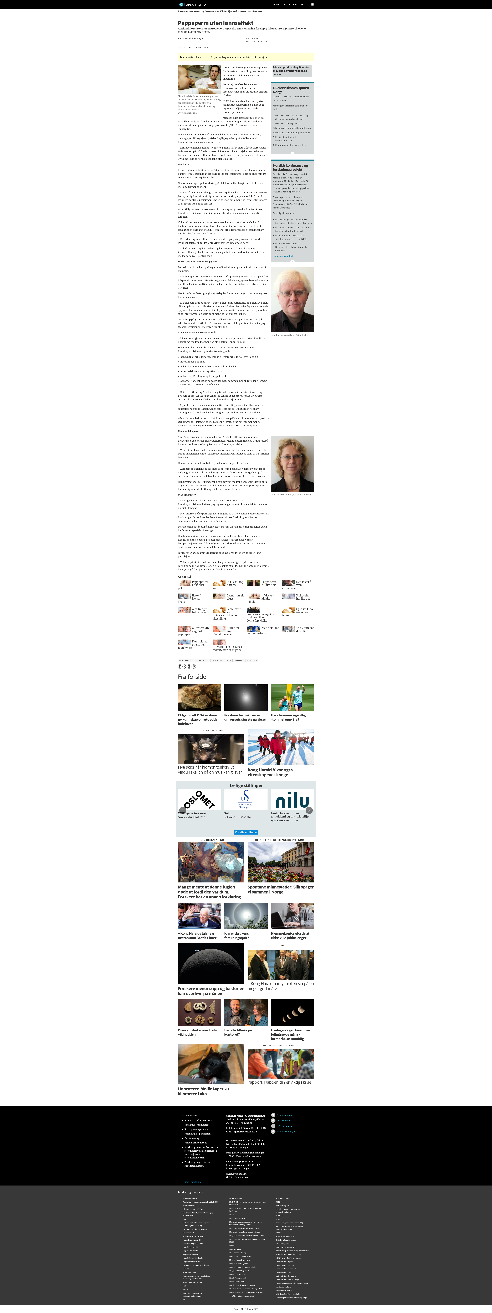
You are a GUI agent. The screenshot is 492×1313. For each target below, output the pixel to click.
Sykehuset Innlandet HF (286, 1247)
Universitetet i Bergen (285, 1265)
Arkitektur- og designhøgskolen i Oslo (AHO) (201, 1202)
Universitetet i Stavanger (286, 1276)
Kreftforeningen (189, 1272)
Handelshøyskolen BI (192, 1240)
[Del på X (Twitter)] (184, 666)
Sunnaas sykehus (283, 1244)
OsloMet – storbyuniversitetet (241, 1296)
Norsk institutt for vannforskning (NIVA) (246, 1292)
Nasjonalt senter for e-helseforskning (244, 1232)
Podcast (293, 4)
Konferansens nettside (283, 255)
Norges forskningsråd (238, 1264)
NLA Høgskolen (235, 1198)
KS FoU (186, 1269)
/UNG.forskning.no (286, 1126)
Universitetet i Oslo (283, 1272)
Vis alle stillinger (246, 832)
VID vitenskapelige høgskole (288, 1294)
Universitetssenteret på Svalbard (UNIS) (292, 1283)
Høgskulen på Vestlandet (193, 1258)
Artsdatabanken (189, 1205)
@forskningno (284, 1115)
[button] (182, 810)
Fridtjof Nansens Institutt (193, 1236)
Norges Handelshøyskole (239, 1260)
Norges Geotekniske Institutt (241, 1256)
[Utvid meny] (312, 4)
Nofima (232, 1245)
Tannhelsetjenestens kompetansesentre (292, 1251)
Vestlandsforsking (283, 1287)
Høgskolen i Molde (190, 1247)
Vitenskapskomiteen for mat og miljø (291, 1298)
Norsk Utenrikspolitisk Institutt (242, 1285)
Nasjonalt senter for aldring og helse (244, 1228)
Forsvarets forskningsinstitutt (195, 1229)
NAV (184, 1286)
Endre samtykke (192, 1182)
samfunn (252, 661)
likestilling (202, 661)
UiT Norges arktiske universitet (289, 1258)
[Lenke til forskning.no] (222, 3)
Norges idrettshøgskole (239, 1271)
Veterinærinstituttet (284, 1290)
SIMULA (279, 1215)
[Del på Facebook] (180, 666)
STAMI (278, 1233)
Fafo (184, 1219)
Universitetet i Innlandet (286, 1269)
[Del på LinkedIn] (189, 666)
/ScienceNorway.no (286, 1131)
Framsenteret (188, 1233)
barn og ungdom (222, 661)
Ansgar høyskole (190, 1198)
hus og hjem (185, 661)
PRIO (278, 1202)
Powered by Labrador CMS (246, 1309)
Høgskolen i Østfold (191, 1251)
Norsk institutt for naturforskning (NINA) (246, 1289)
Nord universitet (236, 1249)
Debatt (275, 4)
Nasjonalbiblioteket (237, 1218)
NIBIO (185, 1290)
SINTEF (279, 1219)
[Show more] (292, 154)
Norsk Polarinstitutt (237, 1274)
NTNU (231, 1215)
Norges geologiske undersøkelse (242, 1267)
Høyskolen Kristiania (191, 1262)
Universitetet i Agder (284, 1262)
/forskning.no (284, 1120)
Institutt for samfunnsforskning (196, 1265)
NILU (185, 1300)
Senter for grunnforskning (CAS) (289, 1223)
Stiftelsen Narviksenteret (286, 1240)
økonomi (239, 661)
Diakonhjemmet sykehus (193, 1209)
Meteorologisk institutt (192, 1282)
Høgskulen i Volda (190, 1254)
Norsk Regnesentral (237, 1278)
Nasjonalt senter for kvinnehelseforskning (247, 1235)
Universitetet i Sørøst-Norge (287, 1280)
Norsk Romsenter (236, 1282)
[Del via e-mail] (194, 666)
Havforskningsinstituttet (193, 1244)
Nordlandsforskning (237, 1253)
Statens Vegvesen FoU (285, 1236)
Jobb (303, 4)
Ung (284, 4)
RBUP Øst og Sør (283, 1205)
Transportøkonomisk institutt (288, 1254)
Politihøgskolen (282, 1198)
